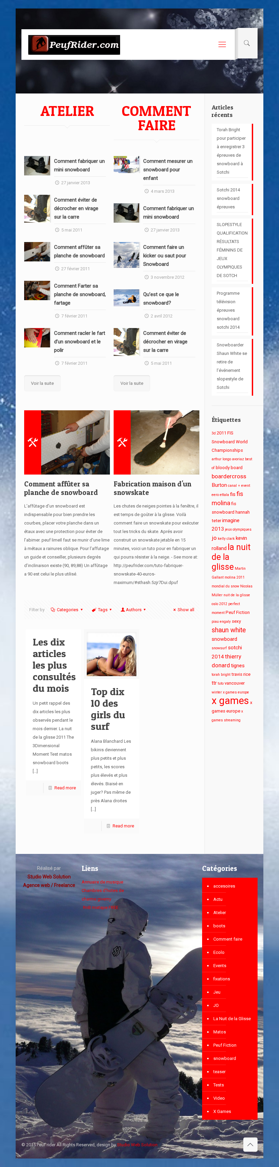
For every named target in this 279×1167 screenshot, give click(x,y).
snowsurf (219, 648)
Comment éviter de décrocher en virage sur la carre (76, 208)
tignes (238, 666)
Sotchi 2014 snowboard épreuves (228, 198)
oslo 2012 (219, 604)
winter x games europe (230, 692)
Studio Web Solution (137, 1144)
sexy (236, 621)
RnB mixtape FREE (100, 907)
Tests (218, 1084)
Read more (65, 787)
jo (214, 537)
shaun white (229, 630)
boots (219, 925)
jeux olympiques (238, 529)
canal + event (239, 485)
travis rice (240, 674)
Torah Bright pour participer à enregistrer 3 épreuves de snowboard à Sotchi (231, 151)
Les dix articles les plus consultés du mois (54, 665)
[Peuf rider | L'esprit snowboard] (74, 44)
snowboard (224, 639)
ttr (214, 683)
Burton (219, 485)
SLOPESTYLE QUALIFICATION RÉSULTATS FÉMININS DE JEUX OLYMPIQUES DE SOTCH (232, 250)
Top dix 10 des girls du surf (108, 708)
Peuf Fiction (238, 612)
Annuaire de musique (102, 882)
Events (219, 965)
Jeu (216, 992)
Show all (186, 609)
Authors (134, 609)
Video (219, 1098)
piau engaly (221, 621)
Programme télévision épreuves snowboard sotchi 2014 (228, 310)
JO (216, 1005)
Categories (67, 609)
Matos (219, 1031)
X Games (222, 1111)
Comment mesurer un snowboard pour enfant (168, 169)
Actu (218, 899)
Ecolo (219, 952)
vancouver (235, 683)
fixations (221, 978)
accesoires (224, 886)
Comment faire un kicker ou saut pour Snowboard (164, 255)
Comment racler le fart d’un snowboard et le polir (79, 341)
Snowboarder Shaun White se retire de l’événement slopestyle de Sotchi (232, 366)
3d (214, 433)
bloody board (229, 467)
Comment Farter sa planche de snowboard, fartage (80, 294)
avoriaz (238, 459)
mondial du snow (225, 586)
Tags (103, 609)
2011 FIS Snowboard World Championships (230, 441)
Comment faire (227, 939)
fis (232, 494)
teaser (219, 1071)
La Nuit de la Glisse (232, 1018)
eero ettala (220, 495)
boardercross (229, 476)
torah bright (221, 674)
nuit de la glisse (237, 595)
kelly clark (226, 538)
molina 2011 (235, 577)
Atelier (219, 912)
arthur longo (221, 459)
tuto (221, 683)
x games (230, 700)
